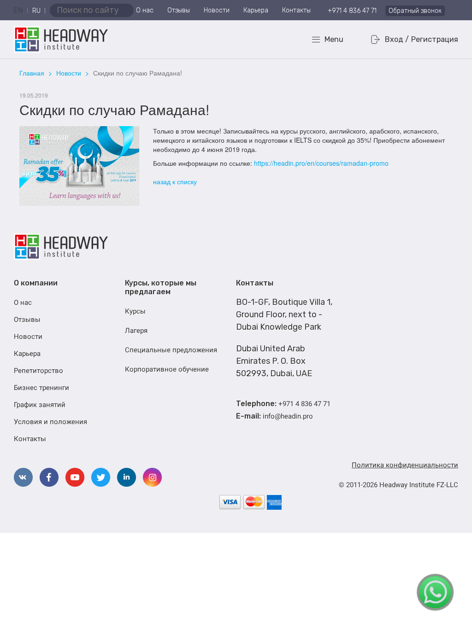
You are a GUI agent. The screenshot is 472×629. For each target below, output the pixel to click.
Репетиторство (38, 371)
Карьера (255, 10)
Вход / (397, 39)
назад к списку (175, 181)
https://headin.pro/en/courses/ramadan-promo (321, 163)
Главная (31, 72)
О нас (144, 10)
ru (36, 11)
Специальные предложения (171, 350)
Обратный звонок (415, 11)
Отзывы (178, 10)
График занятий (39, 405)
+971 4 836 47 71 (352, 11)
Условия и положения (50, 422)
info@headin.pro (288, 416)
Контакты (296, 10)
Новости (217, 10)
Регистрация (434, 39)
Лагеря (136, 330)
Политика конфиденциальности (405, 465)
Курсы (135, 311)
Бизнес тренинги (41, 388)
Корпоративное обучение (167, 369)
